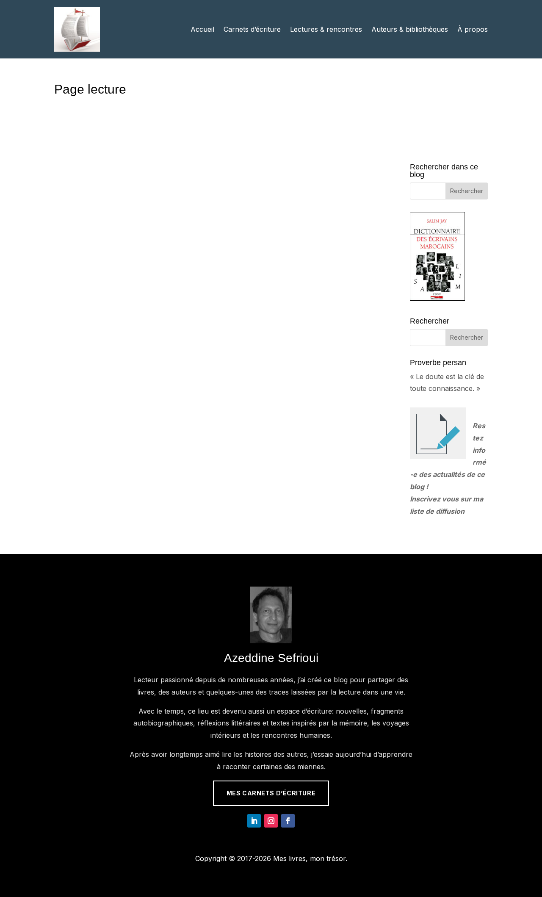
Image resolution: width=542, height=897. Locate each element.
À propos (472, 29)
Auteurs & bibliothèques (409, 29)
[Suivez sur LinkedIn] (254, 821)
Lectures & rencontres (326, 29)
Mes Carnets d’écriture (271, 793)
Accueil (202, 29)
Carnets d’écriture (252, 29)
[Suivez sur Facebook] (288, 821)
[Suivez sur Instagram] (271, 821)
